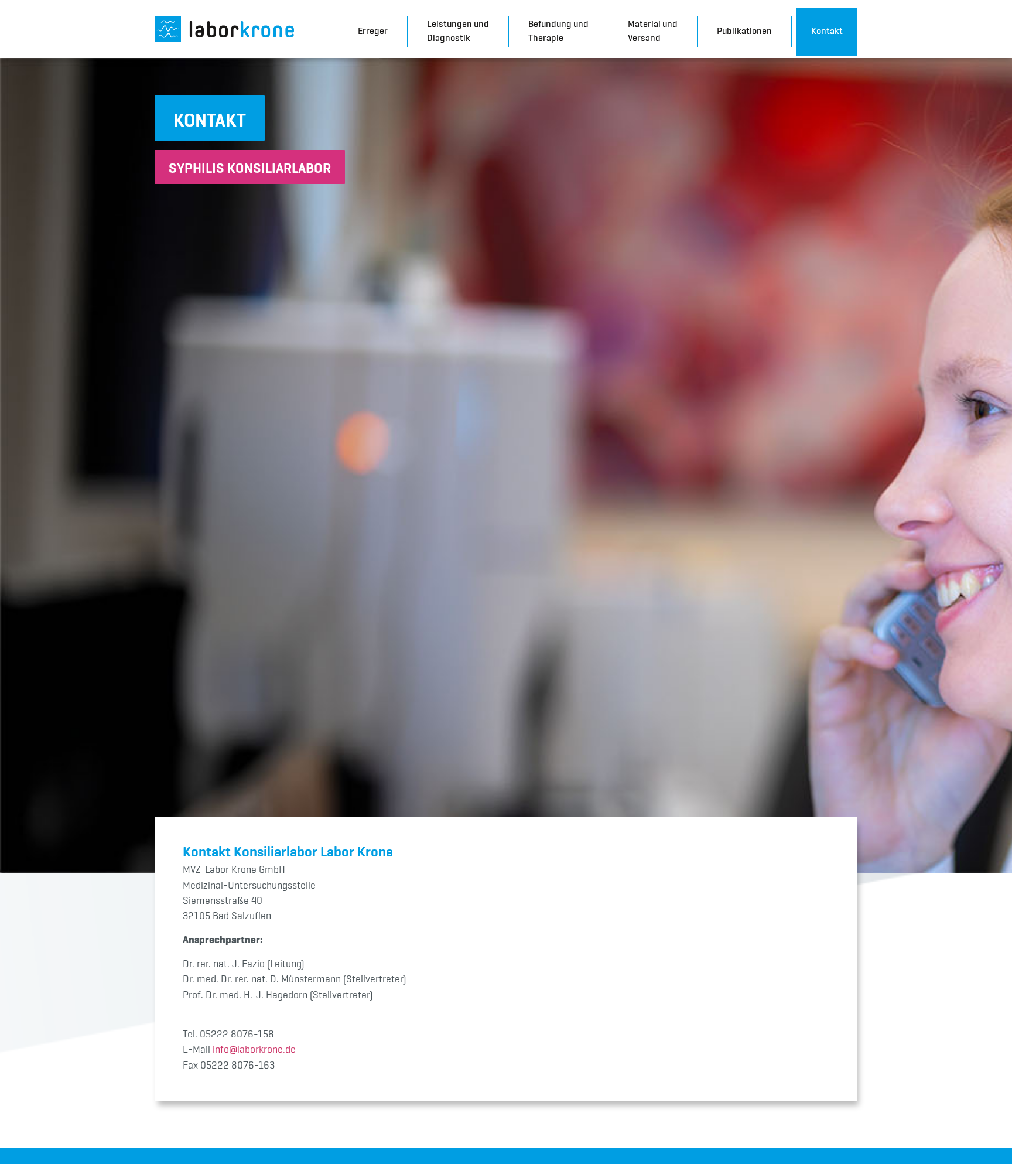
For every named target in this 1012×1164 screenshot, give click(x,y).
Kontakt (827, 30)
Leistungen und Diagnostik (458, 30)
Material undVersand (653, 30)
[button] (210, 118)
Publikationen (744, 30)
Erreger (373, 30)
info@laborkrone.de (254, 1049)
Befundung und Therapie (558, 30)
